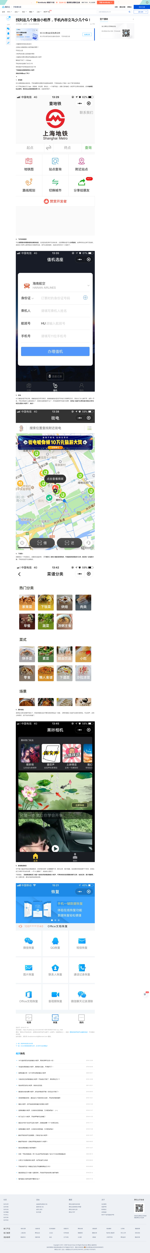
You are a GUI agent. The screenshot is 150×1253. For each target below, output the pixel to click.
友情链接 (104, 1212)
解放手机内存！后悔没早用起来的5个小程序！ (33, 1141)
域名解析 (108, 1228)
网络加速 (80, 1228)
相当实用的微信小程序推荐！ (27, 1148)
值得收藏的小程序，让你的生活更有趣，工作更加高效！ (36, 1129)
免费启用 (87, 34)
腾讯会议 (37, 1233)
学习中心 (6, 1215)
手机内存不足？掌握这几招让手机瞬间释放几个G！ (34, 1166)
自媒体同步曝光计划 (41, 1204)
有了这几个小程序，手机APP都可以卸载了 (32, 1116)
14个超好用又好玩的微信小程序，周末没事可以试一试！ (36, 1060)
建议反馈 (122, 7)
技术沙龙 (6, 1209)
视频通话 (80, 1233)
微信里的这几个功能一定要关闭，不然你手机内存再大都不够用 (38, 1173)
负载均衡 (37, 1237)
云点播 (80, 1237)
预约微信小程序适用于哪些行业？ (29, 1179)
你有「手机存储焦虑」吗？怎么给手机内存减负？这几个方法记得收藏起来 (42, 1154)
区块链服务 (52, 1228)
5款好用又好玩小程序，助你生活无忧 (30, 1085)
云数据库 (94, 1228)
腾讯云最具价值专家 (74, 1204)
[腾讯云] (6, 7)
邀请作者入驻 (40, 1207)
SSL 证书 (123, 1233)
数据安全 (23, 1237)
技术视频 (6, 1212)
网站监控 (123, 1237)
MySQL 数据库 (110, 1233)
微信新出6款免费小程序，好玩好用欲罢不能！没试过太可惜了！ (38, 1092)
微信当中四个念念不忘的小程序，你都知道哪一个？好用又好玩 (38, 1123)
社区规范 (104, 1204)
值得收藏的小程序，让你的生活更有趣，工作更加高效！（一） (38, 1110)
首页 (3, 12)
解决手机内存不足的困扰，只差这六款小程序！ (33, 1135)
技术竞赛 (38, 1212)
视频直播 (137, 1228)
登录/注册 (142, 7)
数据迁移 (137, 1237)
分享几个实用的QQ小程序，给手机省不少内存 (33, 1160)
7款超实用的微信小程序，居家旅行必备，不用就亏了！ (36, 1067)
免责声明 (104, 1207)
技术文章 (6, 1204)
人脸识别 (23, 1233)
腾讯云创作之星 (73, 1209)
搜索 (129, 11)
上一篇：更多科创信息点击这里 (24, 1043)
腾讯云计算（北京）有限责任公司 (63, 1249)
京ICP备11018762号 (90, 1249)
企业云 (51, 1233)
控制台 (129, 7)
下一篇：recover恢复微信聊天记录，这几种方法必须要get (31, 1046)
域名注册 (23, 1228)
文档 (116, 7)
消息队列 (66, 1228)
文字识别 (66, 1237)
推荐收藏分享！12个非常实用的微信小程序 (32, 1073)
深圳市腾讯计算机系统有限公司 (55, 1247)
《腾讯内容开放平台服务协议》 (79, 1032)
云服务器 (37, 1228)
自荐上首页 (39, 1209)
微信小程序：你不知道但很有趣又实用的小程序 (33, 1104)
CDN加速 (66, 1233)
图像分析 (94, 1233)
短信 (50, 1237)
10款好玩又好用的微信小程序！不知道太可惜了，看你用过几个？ (39, 1079)
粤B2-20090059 (79, 1247)
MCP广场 (47, 12)
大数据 (94, 1237)
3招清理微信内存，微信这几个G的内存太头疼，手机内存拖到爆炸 (39, 1098)
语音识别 (137, 1233)
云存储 (122, 1228)
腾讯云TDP (72, 1212)
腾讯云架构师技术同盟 (75, 1207)
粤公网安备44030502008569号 (94, 1247)
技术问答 (6, 1207)
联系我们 (104, 1209)
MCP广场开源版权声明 (108, 1215)
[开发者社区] (17, 7)
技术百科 (6, 1217)
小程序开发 (109, 1237)
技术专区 (6, 1220)
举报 (93, 24)
